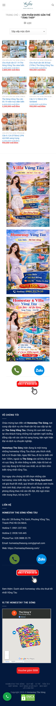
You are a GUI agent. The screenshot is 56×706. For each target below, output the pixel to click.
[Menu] (4, 4)
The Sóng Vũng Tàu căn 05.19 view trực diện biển (13, 100)
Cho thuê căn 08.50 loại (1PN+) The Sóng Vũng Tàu (41, 64)
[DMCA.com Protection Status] (28, 697)
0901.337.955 (19, 528)
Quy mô (29, 684)
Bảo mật (44, 686)
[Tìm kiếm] (53, 5)
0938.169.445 (19, 533)
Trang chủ (12, 15)
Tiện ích (46, 684)
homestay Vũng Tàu (19, 451)
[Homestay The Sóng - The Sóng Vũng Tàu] (28, 5)
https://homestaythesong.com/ (23, 548)
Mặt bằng (13, 686)
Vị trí (37, 684)
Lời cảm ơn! (28, 688)
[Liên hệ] (7, 696)
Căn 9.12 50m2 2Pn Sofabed (38, 100)
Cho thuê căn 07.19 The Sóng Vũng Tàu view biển (13, 64)
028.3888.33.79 (22, 538)
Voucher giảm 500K (28, 670)
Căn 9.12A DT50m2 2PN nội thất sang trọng (13, 136)
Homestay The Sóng (15, 684)
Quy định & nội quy (29, 686)
